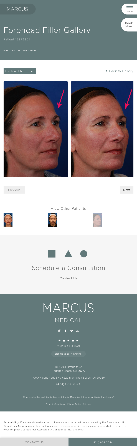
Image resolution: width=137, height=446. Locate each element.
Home (6, 50)
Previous (14, 190)
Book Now (129, 24)
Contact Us (69, 278)
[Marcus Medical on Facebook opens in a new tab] (65, 331)
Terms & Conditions (55, 404)
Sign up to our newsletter (68, 354)
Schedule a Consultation (68, 267)
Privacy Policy (74, 404)
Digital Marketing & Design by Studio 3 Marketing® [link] (88, 397)
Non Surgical (29, 50)
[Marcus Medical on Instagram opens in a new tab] (59, 331)
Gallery (16, 50)
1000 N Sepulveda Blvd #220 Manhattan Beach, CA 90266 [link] (68, 378)
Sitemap (87, 404)
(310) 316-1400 (75, 429)
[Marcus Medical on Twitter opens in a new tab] (71, 331)
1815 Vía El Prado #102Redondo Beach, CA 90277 (68, 369)
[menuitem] (59, 331)
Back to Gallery (120, 71)
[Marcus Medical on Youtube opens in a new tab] (77, 331)
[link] (68, 343)
